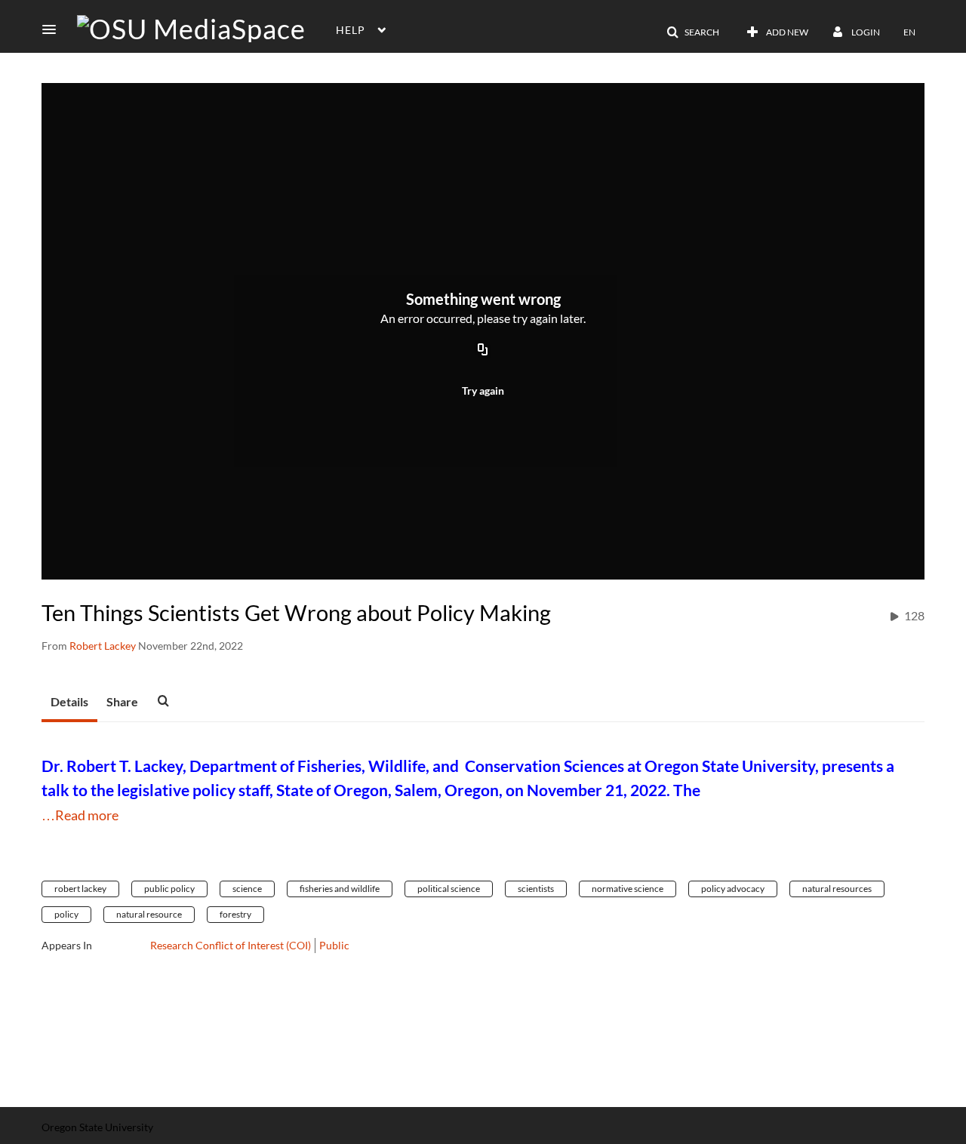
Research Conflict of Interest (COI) (230, 945)
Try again (483, 390)
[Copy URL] (483, 351)
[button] (54, 29)
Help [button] (350, 29)
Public (334, 945)
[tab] (69, 702)
